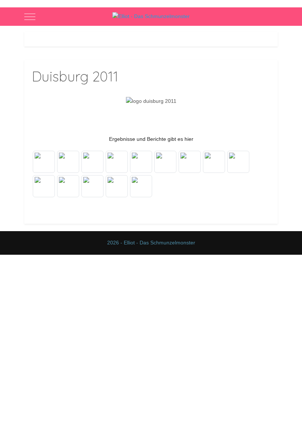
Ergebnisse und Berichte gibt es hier (151, 139)
